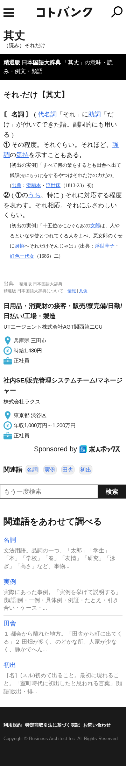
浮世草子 (104, 246)
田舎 (68, 470)
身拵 (19, 246)
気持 (22, 154)
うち (34, 195)
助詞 (94, 114)
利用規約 (13, 725)
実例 (50, 470)
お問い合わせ (97, 725)
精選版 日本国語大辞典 (32, 62)
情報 (72, 290)
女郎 (95, 225)
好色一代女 (22, 256)
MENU (9, 13)
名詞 (32, 470)
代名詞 (47, 114)
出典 (16, 185)
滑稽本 (33, 185)
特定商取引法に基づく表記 (52, 725)
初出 (85, 470)
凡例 (83, 290)
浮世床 (53, 185)
